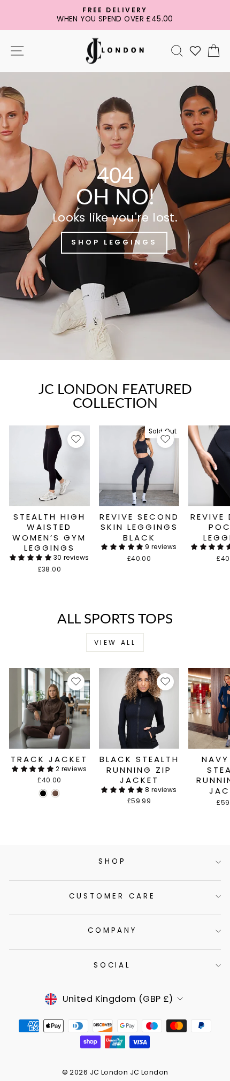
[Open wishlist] (195, 51)
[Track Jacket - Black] (43, 793)
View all (115, 642)
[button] (31, 557)
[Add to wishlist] (76, 439)
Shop (112, 861)
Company (112, 930)
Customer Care (112, 896)
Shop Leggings (114, 242)
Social (113, 965)
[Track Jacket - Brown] (55, 793)
